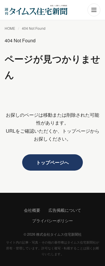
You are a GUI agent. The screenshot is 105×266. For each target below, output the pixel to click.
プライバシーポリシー (52, 220)
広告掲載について (64, 210)
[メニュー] (94, 10)
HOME (10, 28)
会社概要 (32, 210)
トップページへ (52, 162)
